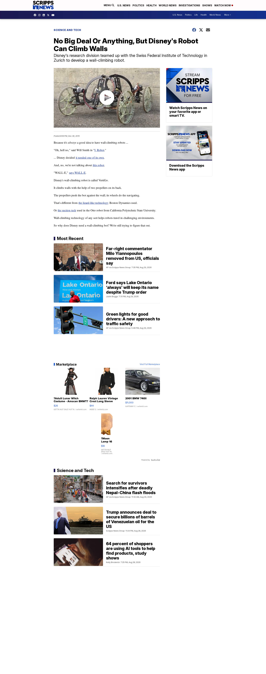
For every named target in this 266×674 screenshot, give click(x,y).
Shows (207, 5)
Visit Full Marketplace (150, 364)
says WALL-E (77, 172)
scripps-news (44, 15)
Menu (108, 5)
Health (151, 5)
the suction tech (67, 210)
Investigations (189, 5)
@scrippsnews (54, 15)
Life (196, 14)
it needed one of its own (90, 157)
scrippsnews (36, 15)
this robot (98, 165)
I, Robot (99, 150)
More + (227, 14)
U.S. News (123, 5)
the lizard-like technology (94, 203)
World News (168, 5)
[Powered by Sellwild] (155, 460)
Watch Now (223, 5)
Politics (138, 5)
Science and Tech (67, 30)
